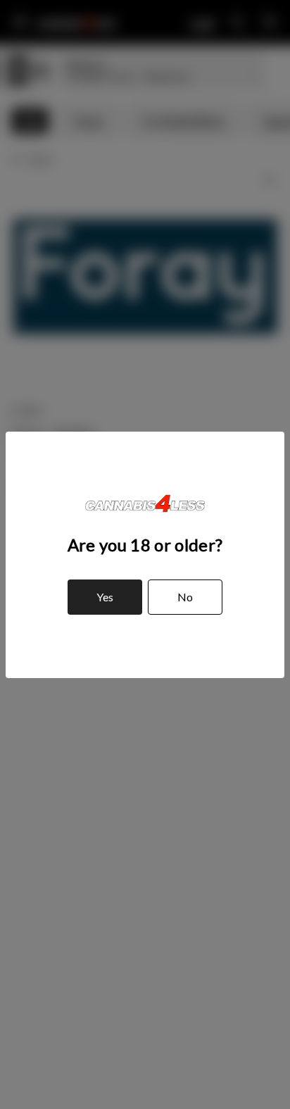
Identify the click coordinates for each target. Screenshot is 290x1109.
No (185, 596)
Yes (104, 596)
